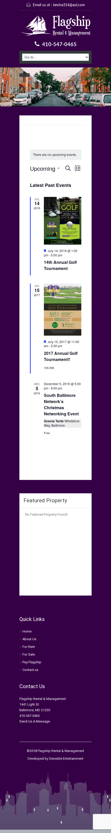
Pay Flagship (31, 662)
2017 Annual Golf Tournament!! (60, 356)
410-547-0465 (59, 44)
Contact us (30, 670)
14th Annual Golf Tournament (60, 265)
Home (26, 631)
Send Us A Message (34, 721)
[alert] (55, 154)
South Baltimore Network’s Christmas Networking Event (61, 404)
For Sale (28, 654)
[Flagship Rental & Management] (55, 26)
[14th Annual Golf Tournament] (62, 221)
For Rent (28, 647)
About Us (29, 639)
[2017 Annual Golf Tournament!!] (62, 310)
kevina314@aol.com (69, 5)
